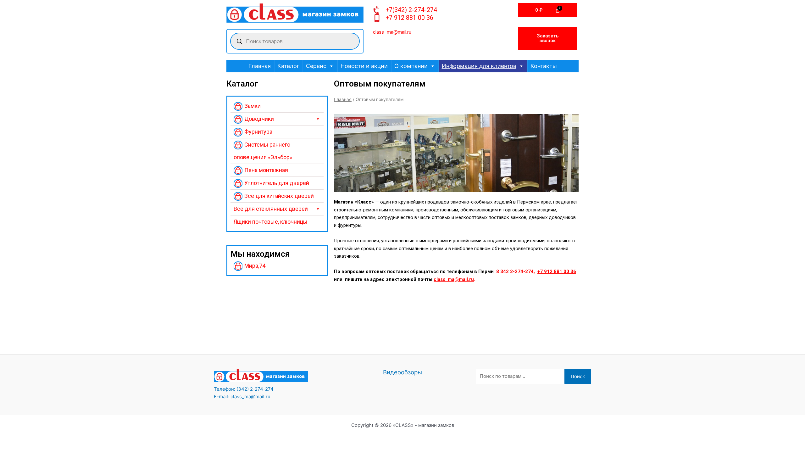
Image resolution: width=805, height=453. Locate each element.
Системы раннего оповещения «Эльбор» (263, 150)
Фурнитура (258, 131)
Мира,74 (254, 265)
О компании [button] (411, 66)
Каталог (288, 66)
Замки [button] (252, 106)
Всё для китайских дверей (279, 196)
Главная (259, 66)
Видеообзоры (402, 372)
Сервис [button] (316, 66)
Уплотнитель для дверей (276, 183)
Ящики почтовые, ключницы (271, 221)
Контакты (543, 66)
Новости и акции (364, 66)
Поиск (578, 376)
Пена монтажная (266, 170)
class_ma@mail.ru (454, 279)
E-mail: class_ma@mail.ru (242, 397)
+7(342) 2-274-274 (411, 10)
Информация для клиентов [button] (479, 66)
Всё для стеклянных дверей (271, 208)
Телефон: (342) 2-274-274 (244, 389)
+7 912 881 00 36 (409, 17)
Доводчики (259, 118)
